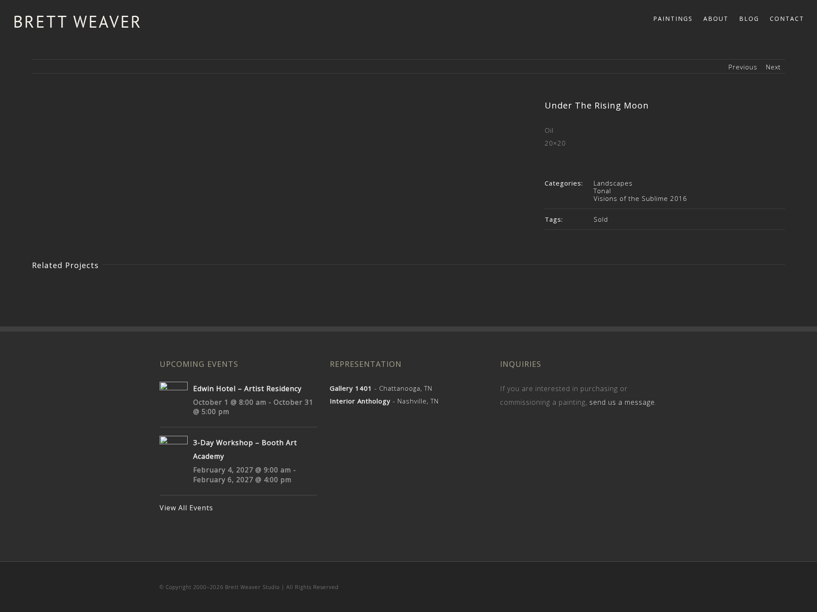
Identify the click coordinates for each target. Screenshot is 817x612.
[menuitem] (678, 18)
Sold (601, 219)
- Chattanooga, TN (381, 388)
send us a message (622, 402)
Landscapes (613, 183)
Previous (742, 67)
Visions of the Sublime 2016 (640, 198)
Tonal (602, 190)
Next (773, 67)
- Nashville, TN (384, 401)
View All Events (186, 507)
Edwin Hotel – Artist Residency (247, 388)
